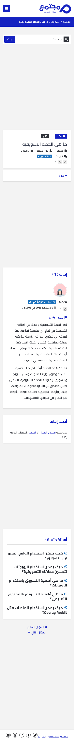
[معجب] (65, 162)
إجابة (59, 156)
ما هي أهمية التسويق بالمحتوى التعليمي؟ (37, 596)
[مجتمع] (55, 8)
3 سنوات (25, 150)
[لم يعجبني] (60, 162)
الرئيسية (67, 21)
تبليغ (45, 136)
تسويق (55, 21)
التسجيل (31, 432)
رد (50, 317)
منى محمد (43, 151)
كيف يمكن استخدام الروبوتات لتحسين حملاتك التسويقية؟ (40, 569)
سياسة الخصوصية (58, 736)
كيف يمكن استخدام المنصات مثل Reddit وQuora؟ (37, 610)
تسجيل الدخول (48, 432)
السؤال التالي (38, 632)
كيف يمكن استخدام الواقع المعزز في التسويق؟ (37, 555)
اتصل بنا (42, 736)
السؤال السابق (36, 627)
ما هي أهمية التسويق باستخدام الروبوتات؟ (38, 582)
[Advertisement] (37, 87)
